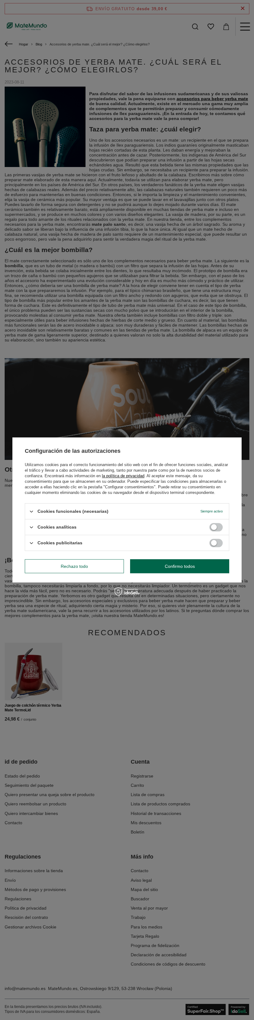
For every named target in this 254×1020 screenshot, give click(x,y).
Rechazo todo (74, 566)
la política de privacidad (123, 476)
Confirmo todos (180, 566)
